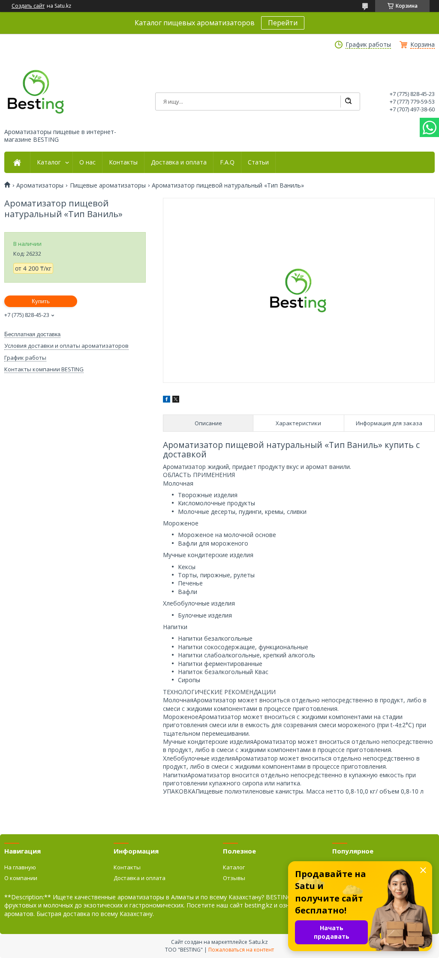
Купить (41, 301)
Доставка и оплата (179, 162)
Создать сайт (28, 6)
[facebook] (166, 400)
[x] (175, 400)
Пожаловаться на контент (241, 949)
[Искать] (348, 101)
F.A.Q (227, 162)
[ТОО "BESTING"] (36, 92)
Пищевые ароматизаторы (108, 185)
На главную (20, 867)
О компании (20, 878)
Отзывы (234, 878)
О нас (87, 162)
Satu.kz (258, 942)
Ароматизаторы (39, 185)
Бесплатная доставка (32, 334)
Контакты (123, 162)
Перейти (283, 22)
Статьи (258, 162)
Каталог (49, 162)
